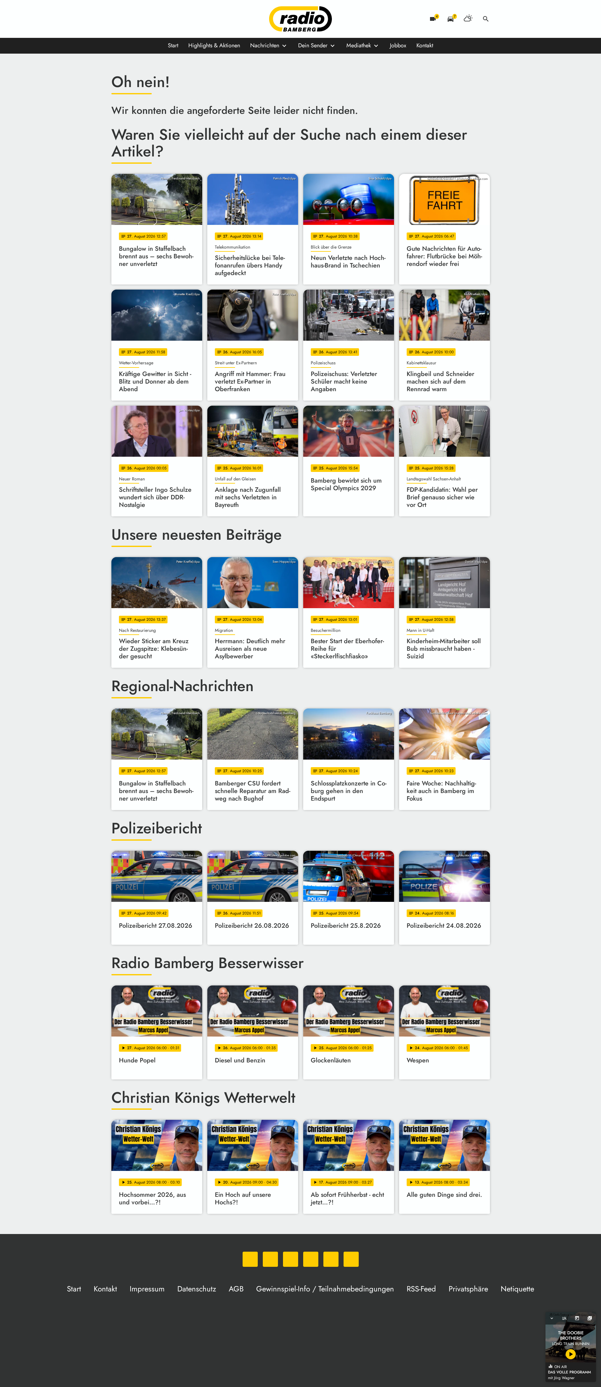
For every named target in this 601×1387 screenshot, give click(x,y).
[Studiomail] (168, 19)
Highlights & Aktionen (214, 45)
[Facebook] (130, 19)
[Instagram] (143, 19)
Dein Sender (312, 45)
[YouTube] (155, 19)
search (486, 19)
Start (173, 45)
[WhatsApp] (117, 19)
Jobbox (398, 45)
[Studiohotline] (180, 19)
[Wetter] (468, 19)
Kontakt (424, 45)
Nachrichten (264, 45)
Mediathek (358, 45)
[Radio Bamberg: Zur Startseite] (300, 19)
